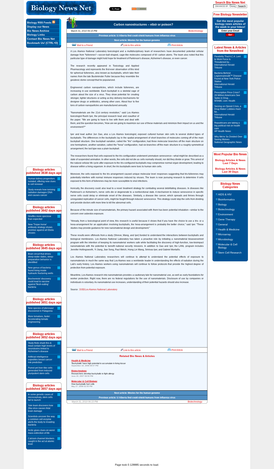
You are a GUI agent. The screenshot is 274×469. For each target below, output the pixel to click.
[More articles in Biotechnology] (72, 27)
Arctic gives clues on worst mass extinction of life (41, 431)
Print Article (177, 45)
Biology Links (36, 34)
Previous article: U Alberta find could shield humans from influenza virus (137, 35)
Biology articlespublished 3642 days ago (44, 209)
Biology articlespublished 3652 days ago (44, 335)
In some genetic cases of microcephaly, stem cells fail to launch (40, 397)
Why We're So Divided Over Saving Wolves (228, 139)
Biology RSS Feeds (39, 22)
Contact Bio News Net (41, 38)
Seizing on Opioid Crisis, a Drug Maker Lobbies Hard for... (227, 112)
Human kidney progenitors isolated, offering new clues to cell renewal (42, 181)
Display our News (38, 26)
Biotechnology (195, 31)
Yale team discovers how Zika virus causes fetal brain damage (40, 408)
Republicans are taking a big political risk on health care (227, 127)
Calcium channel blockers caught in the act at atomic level (41, 441)
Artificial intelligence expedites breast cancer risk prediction (40, 359)
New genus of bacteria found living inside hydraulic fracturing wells (40, 270)
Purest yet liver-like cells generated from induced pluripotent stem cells (40, 370)
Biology (222, 204)
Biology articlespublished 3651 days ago (44, 301)
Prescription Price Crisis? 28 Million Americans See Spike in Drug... (227, 96)
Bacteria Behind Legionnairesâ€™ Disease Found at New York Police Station (228, 80)
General (223, 224)
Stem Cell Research (230, 252)
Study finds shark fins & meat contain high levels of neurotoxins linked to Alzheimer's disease (41, 347)
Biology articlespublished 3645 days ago (44, 246)
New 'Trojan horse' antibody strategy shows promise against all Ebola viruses (41, 228)
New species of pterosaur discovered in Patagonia (41, 309)
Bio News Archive (38, 30)
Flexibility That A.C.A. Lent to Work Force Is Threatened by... (227, 62)
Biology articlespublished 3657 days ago (44, 387)
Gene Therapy (226, 219)
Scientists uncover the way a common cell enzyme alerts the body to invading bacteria (41, 420)
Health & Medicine (229, 229)
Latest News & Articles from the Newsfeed (230, 49)
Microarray (224, 234)
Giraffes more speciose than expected (39, 217)
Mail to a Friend (85, 45)
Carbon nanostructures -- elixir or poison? (143, 24)
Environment (225, 214)
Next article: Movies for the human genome (137, 40)
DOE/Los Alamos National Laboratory (98, 289)
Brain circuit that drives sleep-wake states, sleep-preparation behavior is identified (41, 258)
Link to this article (132, 45)
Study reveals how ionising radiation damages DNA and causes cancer (41, 192)
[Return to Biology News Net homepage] (61, 14)
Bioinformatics (226, 199)
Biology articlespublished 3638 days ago (44, 171)
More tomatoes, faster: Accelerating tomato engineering (39, 319)
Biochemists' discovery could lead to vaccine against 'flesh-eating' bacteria (39, 282)
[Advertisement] (172, 93)
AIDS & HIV (225, 194)
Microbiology (225, 239)
